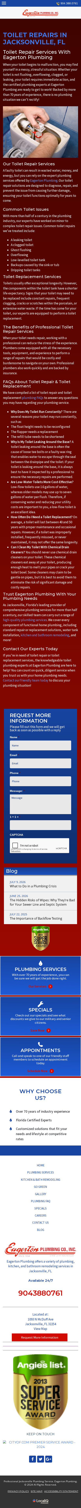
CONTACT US (40, 1222)
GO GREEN (40, 1187)
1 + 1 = (15, 816)
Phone (15, 773)
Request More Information (39, 1337)
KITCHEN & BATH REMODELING (40, 1180)
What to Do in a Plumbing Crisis (33, 886)
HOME (40, 1165)
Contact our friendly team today (25, 680)
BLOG (40, 1230)
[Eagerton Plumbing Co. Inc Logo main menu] (3, 3)
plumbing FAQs (32, 398)
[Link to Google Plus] (48, 1459)
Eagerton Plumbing (44, 180)
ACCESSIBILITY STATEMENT (61, 1491)
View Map (40, 1329)
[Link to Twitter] (40, 1459)
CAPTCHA (16, 834)
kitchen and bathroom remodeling (45, 635)
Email (14, 755)
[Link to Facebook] (32, 1459)
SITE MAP (36, 1491)
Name (14, 737)
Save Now (40, 1025)
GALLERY (40, 1194)
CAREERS (40, 1215)
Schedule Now (40, 1066)
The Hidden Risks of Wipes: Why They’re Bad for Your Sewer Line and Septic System (42, 902)
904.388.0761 (69, 3)
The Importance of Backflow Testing (36, 918)
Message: (17, 790)
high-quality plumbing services (25, 620)
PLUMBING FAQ (40, 1201)
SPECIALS (40, 1208)
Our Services (40, 981)
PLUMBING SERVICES (40, 1172)
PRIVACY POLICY (18, 1491)
